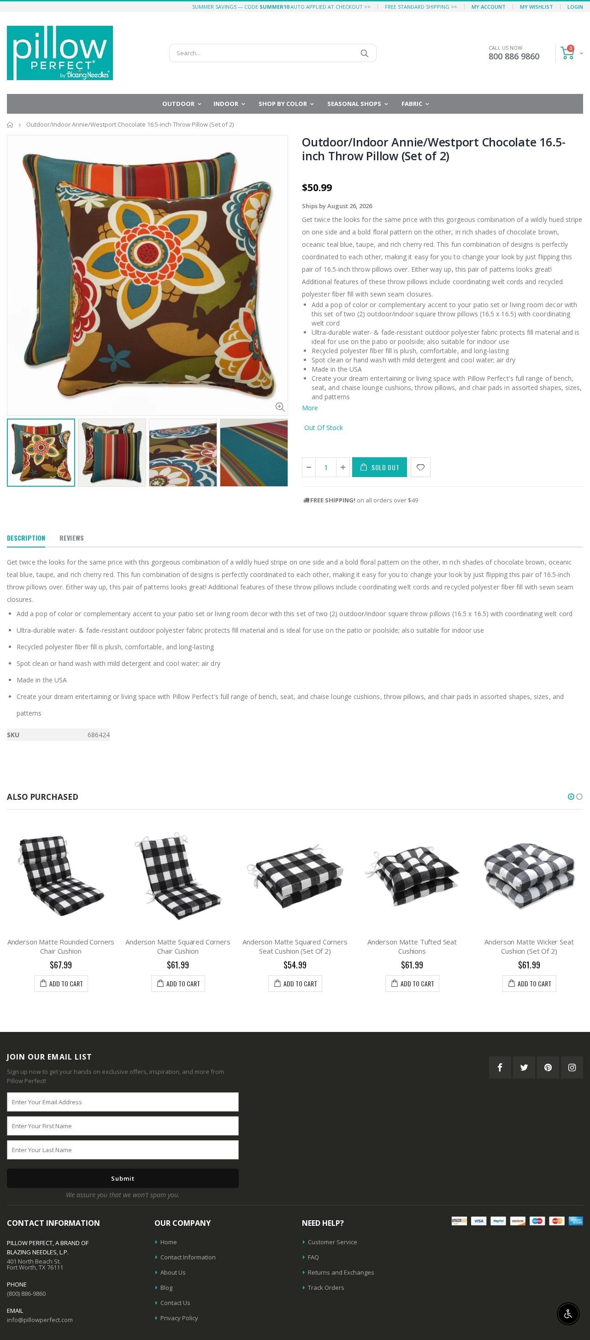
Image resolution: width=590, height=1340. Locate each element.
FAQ (313, 1257)
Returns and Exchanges (341, 1272)
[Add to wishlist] (421, 467)
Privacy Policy (179, 1318)
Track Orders (326, 1287)
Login (575, 6)
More (310, 407)
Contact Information (188, 1257)
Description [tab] (26, 537)
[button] (571, 796)
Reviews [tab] (71, 537)
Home (10, 125)
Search (364, 53)
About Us (173, 1272)
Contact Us (175, 1303)
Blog (166, 1287)
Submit (123, 1178)
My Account (489, 6)
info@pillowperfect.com (40, 1320)
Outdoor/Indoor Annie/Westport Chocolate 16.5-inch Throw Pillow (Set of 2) (434, 148)
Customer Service (332, 1242)
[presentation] (16, 449)
